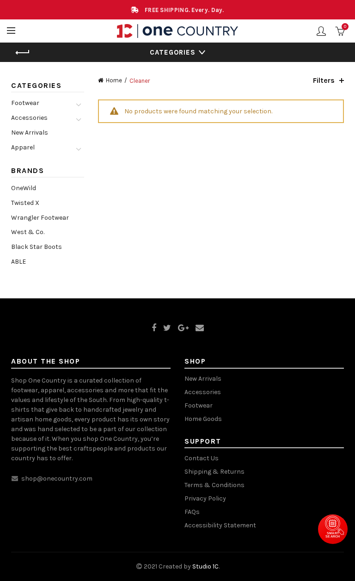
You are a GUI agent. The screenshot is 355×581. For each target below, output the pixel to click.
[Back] (22, 52)
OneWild (23, 188)
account (321, 31)
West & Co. (27, 232)
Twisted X (25, 203)
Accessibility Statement (220, 525)
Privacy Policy (205, 498)
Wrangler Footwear (40, 218)
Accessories (29, 118)
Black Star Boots (36, 247)
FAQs (192, 512)
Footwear (25, 103)
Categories (173, 52)
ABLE (18, 262)
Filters (324, 80)
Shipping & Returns (214, 472)
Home (114, 80)
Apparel (23, 147)
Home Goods (203, 419)
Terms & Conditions (214, 485)
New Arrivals (29, 132)
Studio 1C (205, 566)
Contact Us (201, 458)
